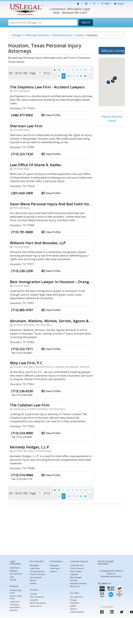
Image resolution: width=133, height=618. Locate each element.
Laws (12, 577)
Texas (79, 35)
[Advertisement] (112, 178)
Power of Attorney (37, 597)
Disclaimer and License (111, 576)
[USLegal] (25, 4)
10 (67, 76)
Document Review (37, 571)
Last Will (33, 594)
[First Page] (54, 70)
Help (106, 3)
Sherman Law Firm (26, 125)
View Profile (52, 115)
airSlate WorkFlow (77, 612)
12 (76, 76)
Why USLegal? (76, 577)
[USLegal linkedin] (112, 612)
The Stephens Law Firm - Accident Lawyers (47, 86)
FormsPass (74, 603)
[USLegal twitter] (121, 612)
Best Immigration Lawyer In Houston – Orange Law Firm (59, 281)
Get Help (73, 580)
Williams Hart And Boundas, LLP (38, 242)
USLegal (16, 35)
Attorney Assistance (38, 603)
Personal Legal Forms (15, 591)
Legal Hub (74, 574)
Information (34, 565)
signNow (73, 609)
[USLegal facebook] (102, 612)
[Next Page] (81, 76)
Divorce (33, 580)
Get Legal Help (36, 577)
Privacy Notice (76, 571)
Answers (53, 571)
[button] (113, 81)
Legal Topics (15, 568)
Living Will (33, 600)
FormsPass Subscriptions (15, 606)
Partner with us (36, 606)
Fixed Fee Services (37, 574)
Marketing (14, 610)
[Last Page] (85, 76)
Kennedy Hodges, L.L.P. (30, 446)
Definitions (14, 571)
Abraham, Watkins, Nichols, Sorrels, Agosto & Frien (54, 320)
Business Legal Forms (16, 597)
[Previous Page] (59, 70)
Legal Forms (15, 602)
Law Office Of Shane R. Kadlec (35, 164)
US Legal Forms (76, 597)
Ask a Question (16, 574)
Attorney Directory (37, 35)
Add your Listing (112, 51)
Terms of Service (77, 568)
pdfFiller (73, 606)
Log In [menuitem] (120, 3)
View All (13, 580)
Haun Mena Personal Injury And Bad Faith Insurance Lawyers (63, 203)
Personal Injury (62, 35)
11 (72, 76)
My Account (74, 586)
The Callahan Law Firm (29, 404)
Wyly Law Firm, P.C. (26, 362)
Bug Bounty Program (78, 583)
